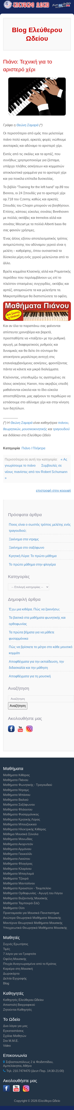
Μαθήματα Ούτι (13, 908)
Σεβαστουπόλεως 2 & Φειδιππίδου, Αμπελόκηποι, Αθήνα (28, 1063)
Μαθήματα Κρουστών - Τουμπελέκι (27, 888)
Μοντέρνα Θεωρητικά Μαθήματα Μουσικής (32, 923)
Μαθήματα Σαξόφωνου (19, 804)
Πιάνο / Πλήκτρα (33, 448)
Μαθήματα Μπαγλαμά (18, 873)
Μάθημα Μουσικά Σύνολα (20, 834)
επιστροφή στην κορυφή (53, 490)
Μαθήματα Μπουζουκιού (20, 824)
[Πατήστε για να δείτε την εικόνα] (37, 96)
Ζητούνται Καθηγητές (17, 1009)
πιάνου (63, 422)
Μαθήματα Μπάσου (16, 794)
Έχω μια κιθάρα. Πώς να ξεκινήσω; (34, 609)
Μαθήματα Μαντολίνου (19, 883)
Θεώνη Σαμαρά (27, 125)
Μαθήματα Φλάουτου (17, 809)
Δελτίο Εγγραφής (15, 978)
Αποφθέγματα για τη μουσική (30, 676)
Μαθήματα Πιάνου (15, 780)
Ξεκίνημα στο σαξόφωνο (26, 547)
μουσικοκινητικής (34, 429)
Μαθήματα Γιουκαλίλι (17, 854)
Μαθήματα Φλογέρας (17, 863)
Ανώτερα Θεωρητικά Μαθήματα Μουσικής (32, 917)
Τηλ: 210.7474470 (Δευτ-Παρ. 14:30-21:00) (35, 1071)
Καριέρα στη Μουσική (18, 968)
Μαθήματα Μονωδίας (17, 839)
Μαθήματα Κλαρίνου (17, 868)
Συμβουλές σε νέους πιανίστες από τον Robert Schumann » (36, 472)
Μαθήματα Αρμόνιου (17, 849)
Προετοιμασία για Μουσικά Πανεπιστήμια (31, 913)
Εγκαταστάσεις (13, 1030)
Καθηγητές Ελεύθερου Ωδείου (23, 999)
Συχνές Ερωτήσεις (15, 944)
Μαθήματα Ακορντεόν (18, 844)
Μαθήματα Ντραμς (16, 790)
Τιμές (6, 949)
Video (7, 1045)
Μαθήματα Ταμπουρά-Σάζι (21, 903)
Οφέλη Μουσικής (14, 959)
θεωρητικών (11, 429)
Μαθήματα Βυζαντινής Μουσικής (25, 898)
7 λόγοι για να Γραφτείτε (19, 953)
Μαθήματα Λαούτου (16, 858)
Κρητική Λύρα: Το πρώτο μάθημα (33, 556)
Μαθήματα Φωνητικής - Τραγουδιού (27, 784)
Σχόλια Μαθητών (14, 1036)
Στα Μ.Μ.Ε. (10, 1040)
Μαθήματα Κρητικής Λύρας (21, 819)
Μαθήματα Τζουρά (16, 878)
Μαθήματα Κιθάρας (16, 775)
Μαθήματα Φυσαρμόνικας (21, 814)
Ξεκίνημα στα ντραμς (24, 539)
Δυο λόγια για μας (15, 1026)
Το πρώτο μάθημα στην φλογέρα (32, 564)
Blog (6, 983)
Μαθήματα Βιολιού (15, 799)
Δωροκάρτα (11, 973)
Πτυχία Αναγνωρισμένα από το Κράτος (29, 963)
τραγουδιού (61, 429)
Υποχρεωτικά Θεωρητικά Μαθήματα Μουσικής (35, 927)
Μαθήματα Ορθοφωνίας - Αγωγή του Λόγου (33, 893)
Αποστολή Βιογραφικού (19, 1004)
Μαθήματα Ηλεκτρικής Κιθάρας (24, 829)
